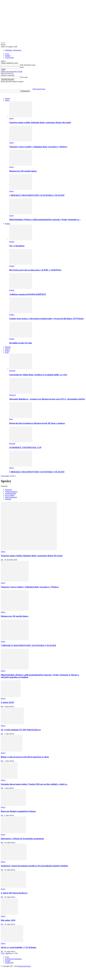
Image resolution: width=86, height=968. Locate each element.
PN (2, 560)
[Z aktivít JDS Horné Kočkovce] (13, 887)
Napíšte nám (9, 962)
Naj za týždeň (9, 495)
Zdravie (7, 349)
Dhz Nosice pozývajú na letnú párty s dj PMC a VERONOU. (35, 270)
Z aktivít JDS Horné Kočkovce (14, 893)
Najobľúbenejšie (10, 493)
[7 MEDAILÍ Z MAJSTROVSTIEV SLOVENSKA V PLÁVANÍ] (20, 189)
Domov (7, 98)
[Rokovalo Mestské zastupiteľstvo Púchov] (13, 805)
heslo (22, 67)
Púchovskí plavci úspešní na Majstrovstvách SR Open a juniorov (37, 423)
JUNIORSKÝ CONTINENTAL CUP (25, 447)
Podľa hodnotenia (11, 497)
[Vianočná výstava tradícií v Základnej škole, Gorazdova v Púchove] (20, 141)
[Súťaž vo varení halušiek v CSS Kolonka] (12, 941)
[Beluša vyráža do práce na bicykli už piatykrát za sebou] (11, 751)
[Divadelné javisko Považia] (20, 337)
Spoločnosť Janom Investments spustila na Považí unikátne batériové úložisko (34, 866)
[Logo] (8, 95)
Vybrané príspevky (11, 491)
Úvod (3, 476)
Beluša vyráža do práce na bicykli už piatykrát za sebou (25, 757)
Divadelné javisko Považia (20, 343)
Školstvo (8, 347)
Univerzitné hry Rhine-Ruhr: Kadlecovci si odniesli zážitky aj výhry (38, 375)
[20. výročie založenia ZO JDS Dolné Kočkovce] (12, 724)
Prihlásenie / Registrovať (13, 50)
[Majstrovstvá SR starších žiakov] (20, 165)
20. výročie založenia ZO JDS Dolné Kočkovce (21, 730)
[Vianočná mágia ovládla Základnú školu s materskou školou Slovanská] (20, 116)
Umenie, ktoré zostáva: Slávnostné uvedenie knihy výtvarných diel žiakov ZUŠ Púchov (46, 318)
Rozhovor (12, 395)
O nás (7, 54)
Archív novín (9, 57)
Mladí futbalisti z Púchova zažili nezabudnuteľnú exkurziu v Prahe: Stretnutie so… (45, 219)
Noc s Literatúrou (16, 246)
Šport (7, 352)
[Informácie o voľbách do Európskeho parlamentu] (13, 833)
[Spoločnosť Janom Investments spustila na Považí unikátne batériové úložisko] (14, 860)
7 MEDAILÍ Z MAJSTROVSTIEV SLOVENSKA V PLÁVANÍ (36, 195)
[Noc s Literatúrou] (20, 240)
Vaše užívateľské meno (28, 65)
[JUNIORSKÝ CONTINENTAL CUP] (20, 442)
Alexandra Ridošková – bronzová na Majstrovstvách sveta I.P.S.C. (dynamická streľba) (47, 399)
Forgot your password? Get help (11, 71)
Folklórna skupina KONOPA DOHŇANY (27, 294)
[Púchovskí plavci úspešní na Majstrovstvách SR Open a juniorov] (20, 417)
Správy (7, 100)
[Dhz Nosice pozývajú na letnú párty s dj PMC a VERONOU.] (20, 264)
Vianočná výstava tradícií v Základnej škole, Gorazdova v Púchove (38, 147)
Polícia (7, 351)
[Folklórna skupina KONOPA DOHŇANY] (20, 288)
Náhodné (8, 499)
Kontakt (7, 56)
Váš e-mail (23, 77)
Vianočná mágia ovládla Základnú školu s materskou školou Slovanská (40, 122)
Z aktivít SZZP (7, 702)
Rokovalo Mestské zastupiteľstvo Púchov (18, 811)
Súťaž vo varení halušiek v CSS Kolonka (18, 947)
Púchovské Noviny (24, 966)
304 (6, 953)
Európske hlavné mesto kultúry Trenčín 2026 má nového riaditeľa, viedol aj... (34, 784)
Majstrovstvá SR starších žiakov (23, 171)
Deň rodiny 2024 (8, 920)
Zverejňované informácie (13, 959)
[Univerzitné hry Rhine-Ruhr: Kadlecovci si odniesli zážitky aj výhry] (20, 369)
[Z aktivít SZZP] (11, 696)
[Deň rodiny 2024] (9, 914)
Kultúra (7, 224)
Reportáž (12, 370)
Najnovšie (8, 490)
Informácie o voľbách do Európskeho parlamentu (22, 838)
